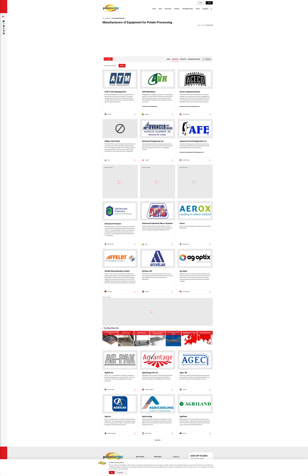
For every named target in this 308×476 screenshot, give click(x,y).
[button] (212, 339)
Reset (122, 65)
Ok (112, 472)
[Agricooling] (157, 414)
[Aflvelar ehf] (157, 271)
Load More (157, 440)
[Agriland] (195, 414)
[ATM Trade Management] (120, 93)
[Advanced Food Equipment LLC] (195, 140)
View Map (207, 59)
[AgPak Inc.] (120, 371)
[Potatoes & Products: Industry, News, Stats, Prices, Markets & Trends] (111, 8)
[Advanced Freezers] (120, 223)
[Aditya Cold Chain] (120, 140)
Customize (120, 472)
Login (200, 2)
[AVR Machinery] (157, 93)
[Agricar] (120, 414)
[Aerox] (195, 223)
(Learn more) (210, 25)
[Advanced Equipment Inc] (157, 140)
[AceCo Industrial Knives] (195, 93)
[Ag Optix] (195, 271)
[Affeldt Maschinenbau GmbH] (120, 271)
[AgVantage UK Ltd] (157, 371)
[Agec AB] (195, 371)
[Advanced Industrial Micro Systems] (157, 223)
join (209, 2)
